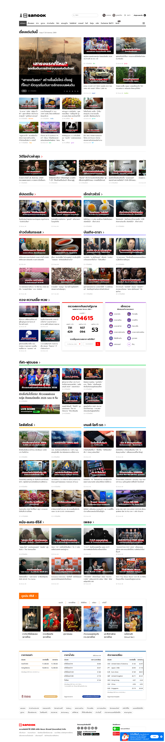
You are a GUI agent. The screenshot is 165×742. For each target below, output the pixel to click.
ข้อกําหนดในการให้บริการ (52, 735)
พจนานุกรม (128, 712)
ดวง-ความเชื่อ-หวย (33, 299)
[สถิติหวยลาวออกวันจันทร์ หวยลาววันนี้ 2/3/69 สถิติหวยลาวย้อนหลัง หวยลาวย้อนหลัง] (34, 246)
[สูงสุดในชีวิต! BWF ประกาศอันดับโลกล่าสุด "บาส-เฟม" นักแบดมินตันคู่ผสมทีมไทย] (93, 398)
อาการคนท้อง (101, 708)
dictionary (65, 712)
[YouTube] (89, 728)
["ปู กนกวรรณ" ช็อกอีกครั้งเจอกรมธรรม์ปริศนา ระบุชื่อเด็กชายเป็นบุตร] (131, 246)
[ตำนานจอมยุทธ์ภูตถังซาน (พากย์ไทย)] (93, 619)
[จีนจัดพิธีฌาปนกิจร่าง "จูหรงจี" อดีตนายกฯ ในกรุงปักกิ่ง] (66, 208)
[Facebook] (78, 728)
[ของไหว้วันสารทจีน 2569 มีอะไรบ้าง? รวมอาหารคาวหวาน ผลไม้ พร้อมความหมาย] (50, 311)
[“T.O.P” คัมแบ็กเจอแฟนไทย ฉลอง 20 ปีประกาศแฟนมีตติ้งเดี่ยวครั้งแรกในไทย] (99, 536)
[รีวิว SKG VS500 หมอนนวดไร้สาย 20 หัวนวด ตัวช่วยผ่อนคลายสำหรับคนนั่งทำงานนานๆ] (93, 127)
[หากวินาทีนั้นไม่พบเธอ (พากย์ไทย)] (31, 619)
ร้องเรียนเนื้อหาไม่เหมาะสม (45, 733)
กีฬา (57, 23)
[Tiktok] (96, 728)
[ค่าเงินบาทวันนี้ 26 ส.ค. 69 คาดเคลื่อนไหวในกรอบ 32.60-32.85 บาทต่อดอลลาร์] (66, 498)
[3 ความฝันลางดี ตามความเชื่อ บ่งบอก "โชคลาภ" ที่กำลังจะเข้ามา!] (50, 335)
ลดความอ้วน (79, 708)
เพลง (50, 142)
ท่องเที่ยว (126, 93)
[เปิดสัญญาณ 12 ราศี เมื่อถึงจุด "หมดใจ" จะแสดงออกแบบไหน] (71, 127)
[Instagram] (85, 728)
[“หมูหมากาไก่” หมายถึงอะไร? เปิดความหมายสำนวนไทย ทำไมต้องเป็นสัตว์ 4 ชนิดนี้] (28, 127)
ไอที (86, 23)
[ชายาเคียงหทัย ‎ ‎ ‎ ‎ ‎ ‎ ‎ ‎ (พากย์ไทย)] (52, 619)
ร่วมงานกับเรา (32, 733)
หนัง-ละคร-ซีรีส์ (30, 522)
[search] (98, 344)
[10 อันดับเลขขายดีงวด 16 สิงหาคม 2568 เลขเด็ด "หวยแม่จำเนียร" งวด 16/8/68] (34, 276)
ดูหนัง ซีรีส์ (27, 596)
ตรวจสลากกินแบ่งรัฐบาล (82, 306)
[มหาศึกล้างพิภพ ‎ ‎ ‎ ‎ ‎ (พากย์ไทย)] (113, 619)
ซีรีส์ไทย (84, 602)
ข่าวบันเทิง (50, 23)
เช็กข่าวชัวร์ (92, 194)
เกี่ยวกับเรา (22, 733)
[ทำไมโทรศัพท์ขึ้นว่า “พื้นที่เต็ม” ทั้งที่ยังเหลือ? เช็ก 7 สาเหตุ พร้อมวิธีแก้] (99, 439)
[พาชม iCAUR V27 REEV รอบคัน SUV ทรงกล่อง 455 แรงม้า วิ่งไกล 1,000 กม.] (99, 75)
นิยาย (117, 23)
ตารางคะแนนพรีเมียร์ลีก (113, 712)
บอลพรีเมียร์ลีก (138, 708)
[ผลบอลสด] (39, 409)
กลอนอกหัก (47, 708)
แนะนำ (61, 602)
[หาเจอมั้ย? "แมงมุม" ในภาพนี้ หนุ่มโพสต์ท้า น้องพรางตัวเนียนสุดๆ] (66, 276)
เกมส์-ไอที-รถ (93, 424)
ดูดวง (43, 23)
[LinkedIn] (92, 728)
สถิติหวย (75, 712)
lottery (68, 708)
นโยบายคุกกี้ (39, 735)
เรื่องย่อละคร (32, 712)
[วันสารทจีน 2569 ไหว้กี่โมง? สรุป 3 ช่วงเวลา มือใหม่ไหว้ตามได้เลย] (34, 498)
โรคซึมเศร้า (43, 712)
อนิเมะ (94, 602)
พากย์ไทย (72, 602)
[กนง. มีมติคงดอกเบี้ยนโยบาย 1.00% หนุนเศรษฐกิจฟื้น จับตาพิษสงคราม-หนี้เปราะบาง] (66, 439)
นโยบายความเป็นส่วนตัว (26, 735)
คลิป (97, 23)
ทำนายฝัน (90, 708)
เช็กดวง (125, 306)
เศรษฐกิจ (64, 23)
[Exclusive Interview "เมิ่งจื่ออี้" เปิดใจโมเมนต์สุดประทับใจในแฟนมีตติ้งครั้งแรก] (66, 566)
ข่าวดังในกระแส (30, 232)
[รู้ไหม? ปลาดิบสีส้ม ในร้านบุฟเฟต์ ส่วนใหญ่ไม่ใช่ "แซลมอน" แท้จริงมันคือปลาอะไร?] (66, 246)
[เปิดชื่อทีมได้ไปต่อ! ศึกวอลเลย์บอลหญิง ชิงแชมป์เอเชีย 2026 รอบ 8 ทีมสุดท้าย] (39, 379)
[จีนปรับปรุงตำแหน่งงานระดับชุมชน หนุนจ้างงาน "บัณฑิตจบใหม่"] (34, 208)
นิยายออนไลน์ (114, 708)
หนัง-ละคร (31, 118)
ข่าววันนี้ (98, 712)
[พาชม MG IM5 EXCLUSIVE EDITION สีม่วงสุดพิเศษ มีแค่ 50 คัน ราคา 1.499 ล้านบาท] (131, 498)
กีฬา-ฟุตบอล (28, 362)
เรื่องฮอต (31, 23)
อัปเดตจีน (26, 194)
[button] (74, 15)
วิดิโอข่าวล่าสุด (29, 156)
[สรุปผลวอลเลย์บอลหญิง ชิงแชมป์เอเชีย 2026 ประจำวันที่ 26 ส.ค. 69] (99, 45)
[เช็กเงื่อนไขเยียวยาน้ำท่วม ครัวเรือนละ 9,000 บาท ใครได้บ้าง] (34, 439)
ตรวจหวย (54, 712)
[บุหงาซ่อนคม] (72, 619)
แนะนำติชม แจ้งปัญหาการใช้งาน (64, 733)
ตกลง (154, 736)
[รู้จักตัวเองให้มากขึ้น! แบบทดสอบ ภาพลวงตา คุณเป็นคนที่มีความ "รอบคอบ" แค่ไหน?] (28, 335)
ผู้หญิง (125, 63)
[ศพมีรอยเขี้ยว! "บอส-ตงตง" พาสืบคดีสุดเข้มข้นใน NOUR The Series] (34, 566)
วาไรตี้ (104, 602)
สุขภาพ (93, 118)
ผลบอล (22, 708)
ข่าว (37, 23)
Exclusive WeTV (107, 23)
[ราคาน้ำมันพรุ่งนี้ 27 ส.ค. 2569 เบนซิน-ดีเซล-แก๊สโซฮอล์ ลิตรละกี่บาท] (50, 103)
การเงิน (51, 118)
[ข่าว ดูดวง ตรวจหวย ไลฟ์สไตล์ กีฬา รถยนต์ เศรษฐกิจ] (32, 15)
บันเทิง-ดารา (93, 232)
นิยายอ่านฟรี (58, 708)
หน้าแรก (23, 23)
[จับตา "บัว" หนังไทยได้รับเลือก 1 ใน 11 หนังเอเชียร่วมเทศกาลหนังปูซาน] (66, 536)
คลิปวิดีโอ (126, 708)
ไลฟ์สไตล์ (73, 23)
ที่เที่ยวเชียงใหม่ (87, 712)
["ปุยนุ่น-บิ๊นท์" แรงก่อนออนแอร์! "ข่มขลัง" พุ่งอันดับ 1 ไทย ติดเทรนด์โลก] (34, 536)
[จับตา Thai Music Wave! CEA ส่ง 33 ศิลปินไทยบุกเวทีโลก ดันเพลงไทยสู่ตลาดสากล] (131, 566)
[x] (82, 728)
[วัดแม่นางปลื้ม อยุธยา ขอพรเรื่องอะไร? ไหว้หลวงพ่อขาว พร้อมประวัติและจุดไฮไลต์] (131, 75)
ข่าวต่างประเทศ (34, 708)
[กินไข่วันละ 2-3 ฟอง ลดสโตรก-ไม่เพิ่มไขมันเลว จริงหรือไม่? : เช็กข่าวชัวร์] (99, 208)
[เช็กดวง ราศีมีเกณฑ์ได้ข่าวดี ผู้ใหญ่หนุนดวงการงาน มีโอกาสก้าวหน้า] (28, 311)
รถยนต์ (80, 23)
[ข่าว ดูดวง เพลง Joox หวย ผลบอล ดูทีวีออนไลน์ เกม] (27, 725)
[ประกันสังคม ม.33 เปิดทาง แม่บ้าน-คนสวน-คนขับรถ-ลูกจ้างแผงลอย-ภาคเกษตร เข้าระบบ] (66, 468)
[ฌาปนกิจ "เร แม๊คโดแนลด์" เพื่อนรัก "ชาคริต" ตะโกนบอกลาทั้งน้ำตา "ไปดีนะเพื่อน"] (99, 246)
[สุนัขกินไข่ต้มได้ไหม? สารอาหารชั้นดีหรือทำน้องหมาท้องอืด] (131, 45)
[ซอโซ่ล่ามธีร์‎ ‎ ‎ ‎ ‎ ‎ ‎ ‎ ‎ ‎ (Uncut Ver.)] (133, 619)
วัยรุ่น (92, 23)
